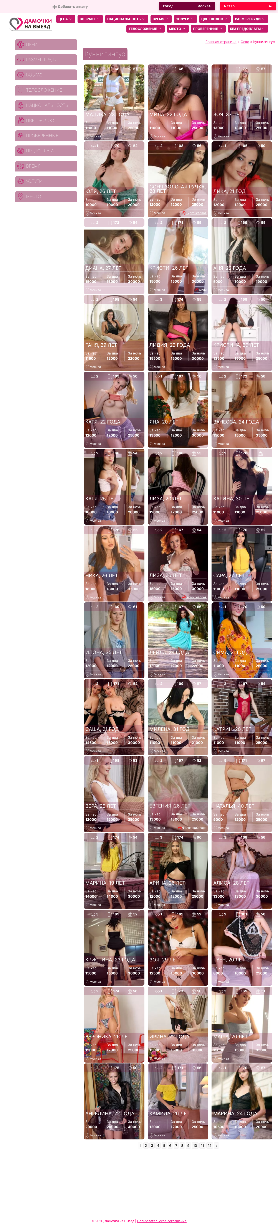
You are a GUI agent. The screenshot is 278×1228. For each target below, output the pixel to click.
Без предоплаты (245, 29)
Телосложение (143, 29)
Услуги (182, 19)
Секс (245, 42)
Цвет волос (212, 19)
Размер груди (248, 19)
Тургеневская (196, 213)
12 (210, 1145)
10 (195, 1145)
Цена (63, 19)
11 (202, 1145)
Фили (203, 290)
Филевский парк (194, 827)
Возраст (87, 19)
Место (175, 29)
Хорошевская (196, 597)
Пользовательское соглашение (162, 1221)
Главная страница (221, 42)
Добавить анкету (72, 6)
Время (158, 19)
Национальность (124, 19)
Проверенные (205, 29)
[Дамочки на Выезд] (30, 23)
